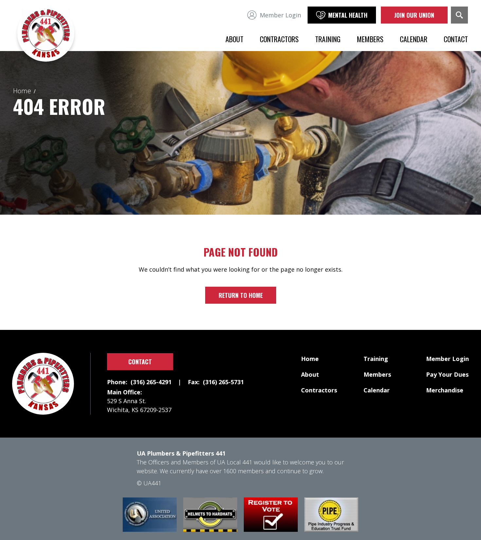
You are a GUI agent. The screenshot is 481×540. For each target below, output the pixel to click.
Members (370, 39)
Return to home (241, 295)
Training (328, 39)
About (234, 39)
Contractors (279, 39)
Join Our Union (414, 15)
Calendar (413, 39)
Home (22, 90)
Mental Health (347, 15)
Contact (456, 39)
